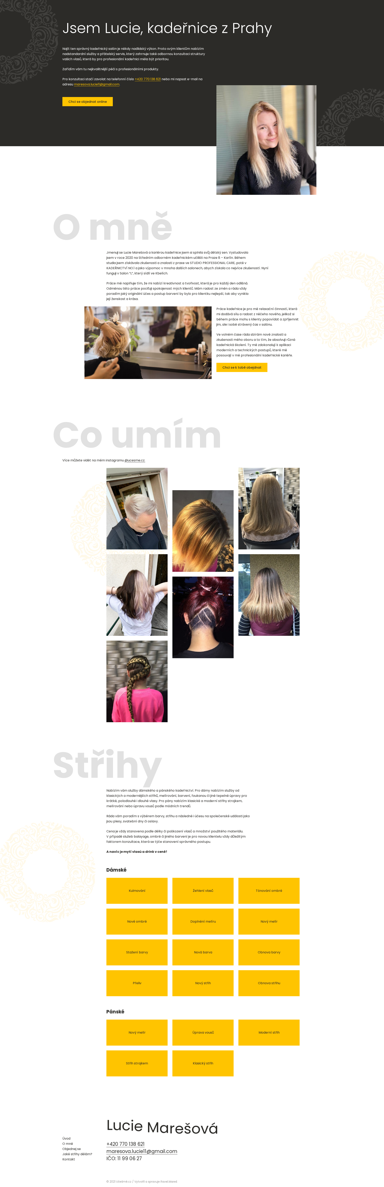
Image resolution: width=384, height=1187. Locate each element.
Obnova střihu (269, 983)
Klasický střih (203, 1063)
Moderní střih (269, 1032)
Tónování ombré (269, 890)
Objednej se (71, 1149)
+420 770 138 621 (148, 79)
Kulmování (137, 890)
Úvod (66, 1138)
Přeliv (137, 983)
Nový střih (203, 983)
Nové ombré (137, 921)
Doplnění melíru (203, 921)
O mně (67, 1143)
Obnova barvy (269, 952)
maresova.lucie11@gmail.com (96, 84)
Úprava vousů (203, 1032)
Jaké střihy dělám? (77, 1154)
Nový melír (269, 921)
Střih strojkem (137, 1063)
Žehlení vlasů (203, 890)
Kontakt (68, 1159)
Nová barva (203, 952)
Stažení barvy (137, 952)
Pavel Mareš (169, 1181)
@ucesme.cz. (135, 460)
